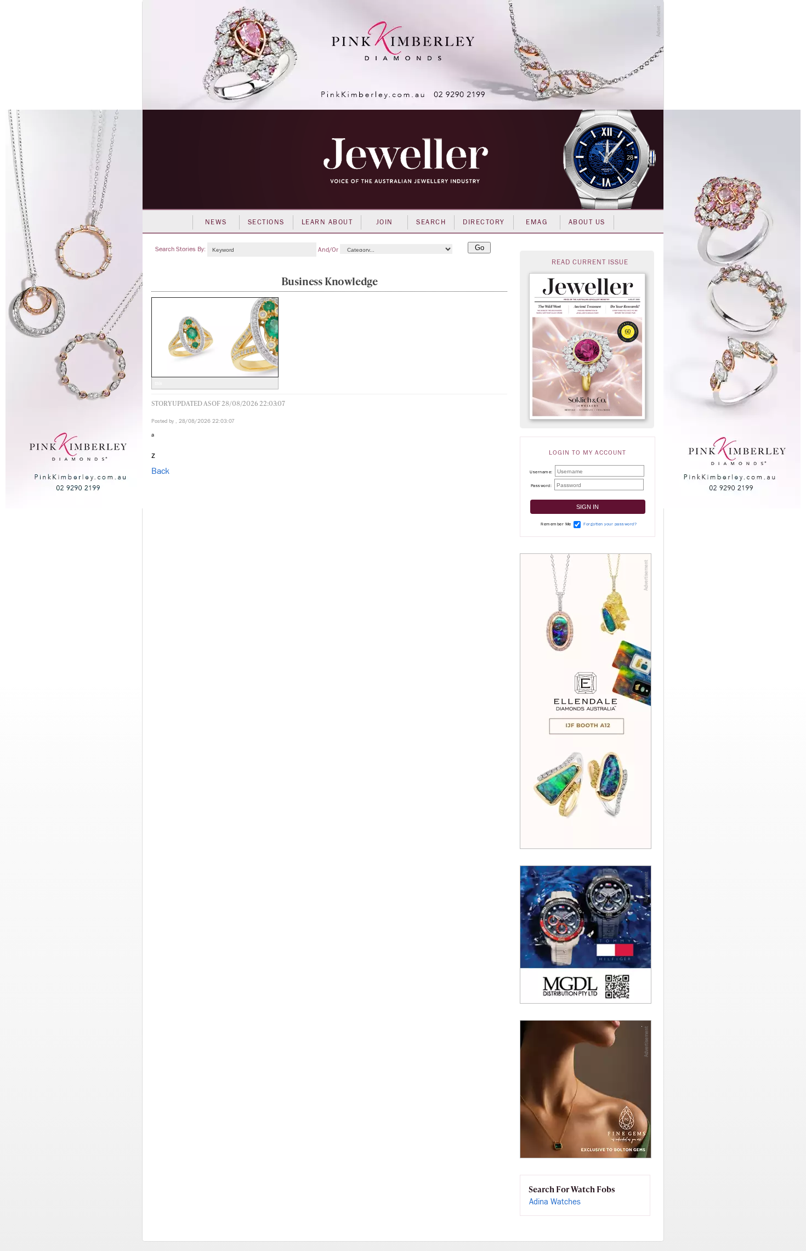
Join (384, 222)
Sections (266, 222)
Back (160, 471)
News (216, 222)
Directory (484, 222)
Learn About (327, 222)
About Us (587, 222)
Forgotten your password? (610, 524)
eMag (536, 222)
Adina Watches (555, 1202)
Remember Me (556, 524)
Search (431, 222)
